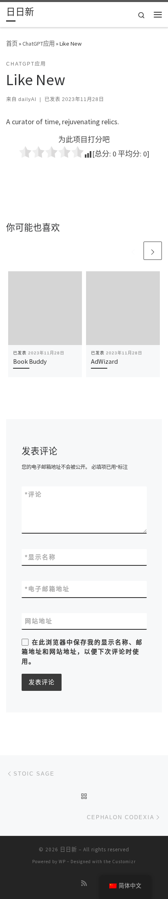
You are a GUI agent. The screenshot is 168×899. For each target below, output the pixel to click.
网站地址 (39, 621)
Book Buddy (30, 361)
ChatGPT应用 (38, 43)
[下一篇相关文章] (153, 251)
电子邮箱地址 (47, 588)
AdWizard (104, 361)
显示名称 (40, 557)
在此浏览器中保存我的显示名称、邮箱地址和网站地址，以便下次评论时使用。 (82, 652)
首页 (12, 43)
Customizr (124, 861)
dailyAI (27, 99)
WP (62, 861)
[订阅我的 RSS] (84, 883)
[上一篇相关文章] (133, 251)
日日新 (68, 849)
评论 (33, 494)
